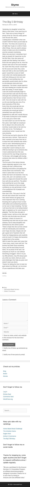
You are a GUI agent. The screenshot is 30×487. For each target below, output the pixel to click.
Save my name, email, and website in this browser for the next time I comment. (14, 338)
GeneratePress (18, 484)
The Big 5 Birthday (9, 438)
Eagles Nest (7, 433)
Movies (5, 376)
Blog (5, 287)
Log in (5, 391)
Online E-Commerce (9, 291)
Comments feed (8, 396)
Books (5, 373)
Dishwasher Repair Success (11, 289)
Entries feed (7, 394)
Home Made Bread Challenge (12, 428)
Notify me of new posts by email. (14, 354)
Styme (15, 4)
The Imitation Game (9, 431)
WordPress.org (8, 399)
